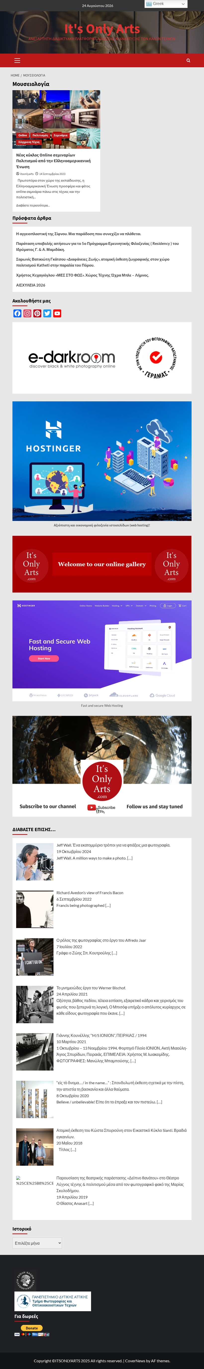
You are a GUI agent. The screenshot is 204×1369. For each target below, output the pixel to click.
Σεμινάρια (60, 135)
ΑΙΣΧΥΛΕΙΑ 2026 (30, 285)
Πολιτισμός (40, 135)
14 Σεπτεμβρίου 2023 (52, 174)
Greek (158, 3)
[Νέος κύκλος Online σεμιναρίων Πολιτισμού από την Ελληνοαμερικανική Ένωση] (56, 119)
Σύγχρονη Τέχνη (29, 142)
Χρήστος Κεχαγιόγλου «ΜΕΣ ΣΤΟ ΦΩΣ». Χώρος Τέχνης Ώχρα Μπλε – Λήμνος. (82, 275)
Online (22, 135)
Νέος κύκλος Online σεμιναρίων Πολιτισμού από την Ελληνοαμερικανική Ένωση (53, 161)
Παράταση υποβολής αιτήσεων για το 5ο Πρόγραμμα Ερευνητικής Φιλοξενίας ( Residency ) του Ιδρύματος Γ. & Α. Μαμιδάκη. (97, 246)
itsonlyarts (27, 174)
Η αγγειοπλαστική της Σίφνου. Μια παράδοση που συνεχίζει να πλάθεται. (78, 233)
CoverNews (135, 1360)
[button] (17, 60)
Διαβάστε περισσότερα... (33, 205)
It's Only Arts (102, 29)
